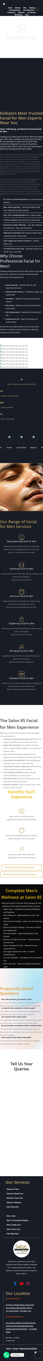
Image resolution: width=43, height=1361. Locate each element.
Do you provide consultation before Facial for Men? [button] (21, 1025)
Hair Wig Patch (12, 1234)
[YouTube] (21, 1284)
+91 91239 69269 (12, 1311)
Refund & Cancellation (28, 1348)
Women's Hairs (12, 1189)
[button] (22, 867)
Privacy (15, 1348)
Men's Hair (10, 1216)
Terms (8, 1348)
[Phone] (6, 1355)
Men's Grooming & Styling (17, 1220)
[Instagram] (28, 1284)
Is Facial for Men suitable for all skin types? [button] (18, 1008)
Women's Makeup (13, 1202)
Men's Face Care (13, 1229)
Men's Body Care (13, 1225)
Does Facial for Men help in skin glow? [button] (16, 1037)
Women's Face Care (14, 1198)
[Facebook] (15, 1284)
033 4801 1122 (25, 1311)
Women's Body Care (14, 1194)
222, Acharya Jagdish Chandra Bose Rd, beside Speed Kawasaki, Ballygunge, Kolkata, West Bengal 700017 (21, 1326)
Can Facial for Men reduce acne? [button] (14, 1017)
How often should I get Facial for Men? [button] (16, 999)
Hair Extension (12, 1207)
